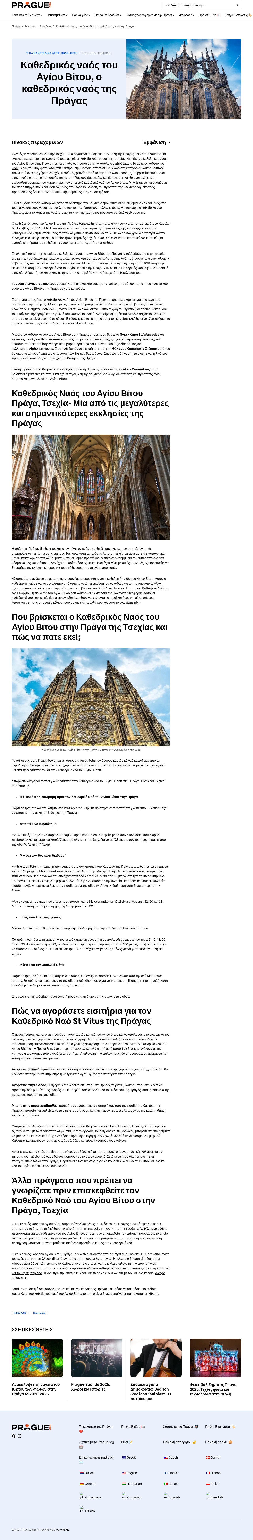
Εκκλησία (20, 1313)
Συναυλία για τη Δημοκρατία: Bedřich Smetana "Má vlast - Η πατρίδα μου (150, 1391)
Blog (64, 53)
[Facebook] (13, 1436)
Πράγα (16, 26)
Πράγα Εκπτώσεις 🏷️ (220, 1427)
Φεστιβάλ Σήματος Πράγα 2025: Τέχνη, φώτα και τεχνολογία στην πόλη (213, 1389)
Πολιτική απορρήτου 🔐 (179, 1442)
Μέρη (73, 53)
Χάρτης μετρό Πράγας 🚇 (180, 1427)
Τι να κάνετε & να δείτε (38, 26)
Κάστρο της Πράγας (115, 1224)
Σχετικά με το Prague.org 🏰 (96, 1444)
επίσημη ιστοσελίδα (140, 1233)
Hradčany (39, 1313)
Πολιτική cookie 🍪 (218, 1442)
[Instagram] (19, 1436)
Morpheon (62, 1530)
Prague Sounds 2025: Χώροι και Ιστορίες (90, 1387)
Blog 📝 (127, 1442)
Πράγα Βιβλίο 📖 (133, 1427)
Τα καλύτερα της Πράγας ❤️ (96, 1429)
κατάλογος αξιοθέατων (115, 163)
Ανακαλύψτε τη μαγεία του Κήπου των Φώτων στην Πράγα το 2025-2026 (36, 1389)
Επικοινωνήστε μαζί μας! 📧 (96, 1459)
